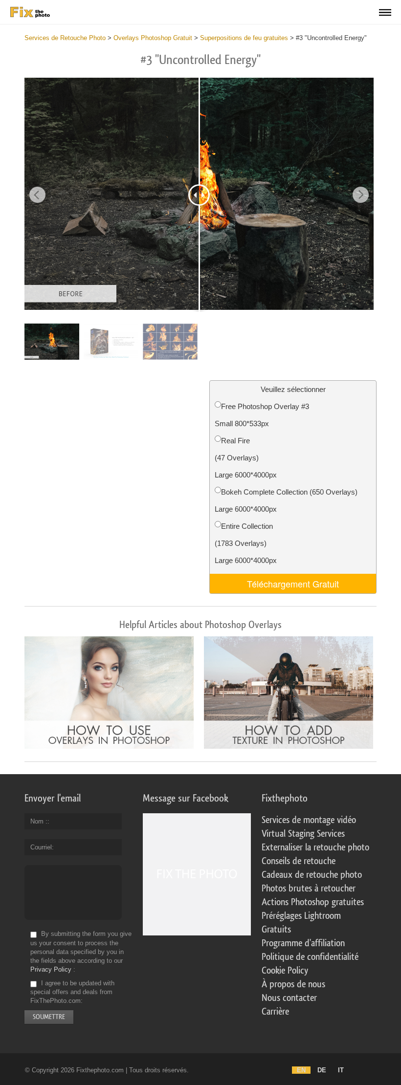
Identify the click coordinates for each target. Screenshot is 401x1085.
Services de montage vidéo (309, 820)
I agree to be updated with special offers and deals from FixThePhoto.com (72, 991)
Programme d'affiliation (303, 943)
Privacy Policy (50, 969)
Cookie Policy (285, 971)
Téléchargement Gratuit (293, 583)
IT (341, 1070)
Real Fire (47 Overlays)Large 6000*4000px (246, 457)
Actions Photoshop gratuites (313, 902)
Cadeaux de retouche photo (312, 875)
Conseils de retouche (298, 861)
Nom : (38, 821)
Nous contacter (289, 998)
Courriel (41, 847)
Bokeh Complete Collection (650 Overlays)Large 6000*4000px (286, 500)
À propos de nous (293, 984)
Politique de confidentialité (310, 957)
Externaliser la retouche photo (315, 847)
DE (321, 1070)
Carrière (275, 1012)
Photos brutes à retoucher (309, 888)
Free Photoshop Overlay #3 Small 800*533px (262, 415)
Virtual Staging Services (303, 834)
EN (301, 1070)
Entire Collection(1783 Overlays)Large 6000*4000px (246, 543)
